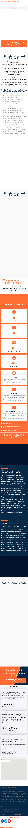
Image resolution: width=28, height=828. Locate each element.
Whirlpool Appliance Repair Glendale (10, 1)
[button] (14, 8)
